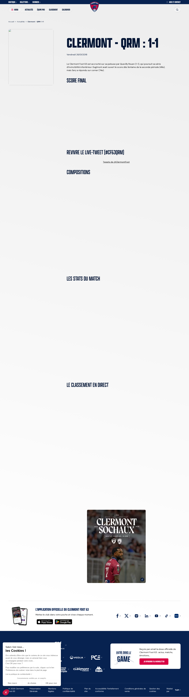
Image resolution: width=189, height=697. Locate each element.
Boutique (11, 2)
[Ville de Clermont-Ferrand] (82, 669)
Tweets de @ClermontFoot (116, 162)
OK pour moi (51, 683)
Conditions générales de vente (135, 689)
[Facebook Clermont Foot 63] (118, 615)
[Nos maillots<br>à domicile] (116, 546)
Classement (53, 9)
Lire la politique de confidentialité (18, 674)
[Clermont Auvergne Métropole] (62, 669)
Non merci (12, 683)
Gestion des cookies (154, 689)
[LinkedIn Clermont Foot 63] (148, 615)
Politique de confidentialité (69, 689)
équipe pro (41, 9)
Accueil (11, 22)
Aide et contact (175, 2)
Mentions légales (52, 689)
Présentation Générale (35, 689)
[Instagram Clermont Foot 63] (137, 615)
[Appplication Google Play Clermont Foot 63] (63, 621)
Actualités (29, 9)
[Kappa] (100, 669)
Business (36, 2)
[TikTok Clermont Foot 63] (168, 615)
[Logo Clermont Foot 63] (94, 6)
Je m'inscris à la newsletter (154, 661)
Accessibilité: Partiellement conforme (107, 689)
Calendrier (66, 9)
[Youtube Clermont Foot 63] (158, 615)
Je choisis (32, 683)
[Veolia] (77, 657)
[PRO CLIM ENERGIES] (96, 657)
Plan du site (87, 689)
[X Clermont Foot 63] (128, 615)
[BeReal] (177, 615)
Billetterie (24, 2)
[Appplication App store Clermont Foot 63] (45, 621)
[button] (5, 692)
